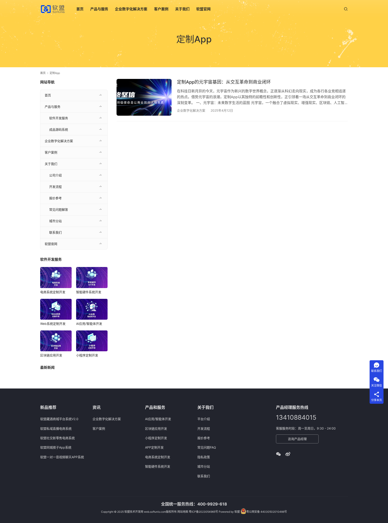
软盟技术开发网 (133, 511)
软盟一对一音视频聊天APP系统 (62, 457)
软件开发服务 (58, 118)
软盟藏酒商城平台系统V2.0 (59, 419)
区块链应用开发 (51, 355)
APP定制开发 (154, 447)
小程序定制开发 (87, 355)
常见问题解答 (58, 209)
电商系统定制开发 (52, 292)
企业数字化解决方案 (131, 9)
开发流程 (55, 187)
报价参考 (55, 198)
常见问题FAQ (206, 447)
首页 (80, 9)
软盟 (237, 511)
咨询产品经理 (297, 439)
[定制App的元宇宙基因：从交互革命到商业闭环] (144, 97)
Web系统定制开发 (53, 324)
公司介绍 (55, 175)
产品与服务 (99, 9)
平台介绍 (203, 419)
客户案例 (161, 9)
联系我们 (55, 232)
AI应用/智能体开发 (89, 324)
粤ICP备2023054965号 (203, 511)
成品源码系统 (58, 129)
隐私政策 (203, 457)
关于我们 (182, 9)
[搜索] (346, 9)
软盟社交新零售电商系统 (57, 438)
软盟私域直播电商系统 (56, 428)
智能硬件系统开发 (88, 292)
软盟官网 (203, 9)
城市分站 (55, 221)
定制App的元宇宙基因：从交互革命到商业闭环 (224, 82)
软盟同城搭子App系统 (55, 447)
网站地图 (182, 511)
